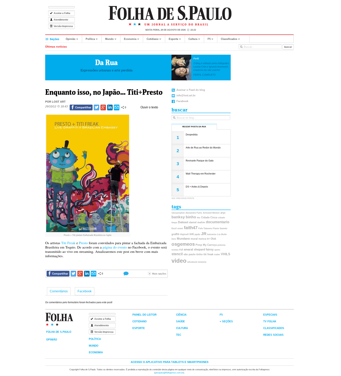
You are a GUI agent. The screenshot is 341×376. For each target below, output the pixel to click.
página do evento (115, 247)
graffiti (175, 234)
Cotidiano (152, 39)
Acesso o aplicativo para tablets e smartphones (169, 362)
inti (191, 234)
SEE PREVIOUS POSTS (182, 198)
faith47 (191, 227)
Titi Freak (68, 242)
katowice (211, 234)
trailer (217, 254)
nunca (202, 238)
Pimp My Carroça (206, 244)
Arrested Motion (211, 213)
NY (208, 239)
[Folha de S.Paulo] (170, 13)
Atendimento (61, 19)
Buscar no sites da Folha (241, 47)
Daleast (183, 222)
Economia (130, 39)
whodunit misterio (196, 262)
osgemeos (183, 244)
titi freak (208, 254)
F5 (209, 39)
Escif (174, 228)
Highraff (184, 234)
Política (90, 39)
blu (198, 217)
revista (174, 249)
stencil (177, 254)
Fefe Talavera (205, 228)
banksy (178, 217)
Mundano (183, 238)
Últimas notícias (56, 46)
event (180, 228)
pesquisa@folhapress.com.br (169, 372)
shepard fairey (204, 249)
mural (194, 238)
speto (217, 249)
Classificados (229, 39)
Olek (213, 238)
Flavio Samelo (220, 228)
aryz (223, 212)
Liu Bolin (222, 234)
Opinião (70, 39)
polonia (221, 245)
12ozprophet (178, 213)
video (178, 260)
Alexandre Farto (193, 213)
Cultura (192, 39)
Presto (83, 242)
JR (203, 233)
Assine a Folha (62, 13)
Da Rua (106, 62)
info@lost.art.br (186, 95)
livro (173, 239)
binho (191, 217)
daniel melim (197, 222)
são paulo (190, 254)
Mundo (109, 39)
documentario (217, 222)
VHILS (225, 254)
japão (197, 234)
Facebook (182, 101)
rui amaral (186, 249)
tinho (199, 254)
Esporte (173, 39)
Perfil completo (204, 74)
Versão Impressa (63, 26)
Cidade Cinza (209, 217)
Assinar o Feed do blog (190, 89)
